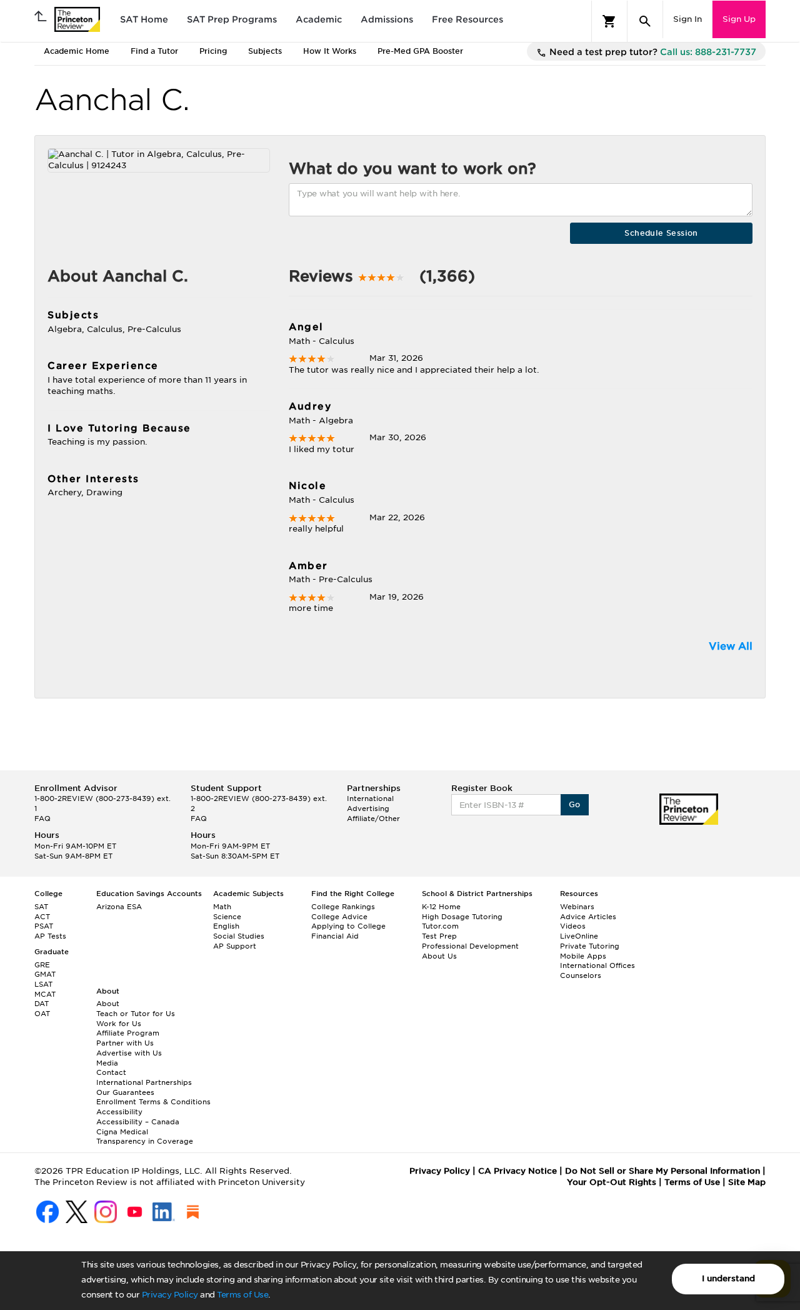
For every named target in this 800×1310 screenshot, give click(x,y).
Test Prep (439, 936)
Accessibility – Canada (137, 1121)
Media (107, 1063)
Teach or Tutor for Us (135, 1013)
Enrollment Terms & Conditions (153, 1101)
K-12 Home (441, 906)
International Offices (597, 965)
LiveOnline (579, 936)
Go (575, 804)
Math (222, 906)
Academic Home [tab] (76, 51)
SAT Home (144, 19)
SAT (41, 906)
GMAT (45, 974)
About (107, 1003)
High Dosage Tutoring (462, 916)
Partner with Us (125, 1043)
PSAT (43, 926)
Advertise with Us (129, 1053)
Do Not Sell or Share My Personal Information (662, 1171)
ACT (42, 916)
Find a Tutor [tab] (154, 51)
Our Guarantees (125, 1092)
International (370, 798)
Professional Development (470, 946)
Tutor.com (440, 926)
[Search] (645, 21)
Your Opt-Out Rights (611, 1182)
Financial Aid (335, 936)
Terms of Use (242, 1294)
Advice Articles (588, 916)
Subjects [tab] (265, 51)
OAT (42, 1013)
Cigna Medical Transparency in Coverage (144, 1136)
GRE (42, 964)
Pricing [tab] (213, 51)
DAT (41, 1003)
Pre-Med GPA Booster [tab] (420, 51)
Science (227, 916)
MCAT (45, 994)
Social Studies (238, 936)
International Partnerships (144, 1082)
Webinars (577, 906)
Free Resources (467, 19)
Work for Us (118, 1023)
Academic (319, 19)
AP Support (234, 946)
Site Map (747, 1182)
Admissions (387, 19)
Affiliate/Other (373, 818)
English (226, 926)
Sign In (687, 19)
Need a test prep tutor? (651, 52)
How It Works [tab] (329, 51)
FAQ (42, 818)
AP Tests (50, 936)
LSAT (43, 984)
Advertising (368, 808)
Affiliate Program (127, 1033)
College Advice (339, 916)
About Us (439, 956)
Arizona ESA (119, 906)
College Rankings (343, 906)
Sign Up (739, 19)
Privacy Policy (170, 1294)
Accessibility (119, 1111)
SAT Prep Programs (232, 19)
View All (730, 646)
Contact (111, 1072)
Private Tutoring (589, 946)
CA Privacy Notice (517, 1171)
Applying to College (348, 926)
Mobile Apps (583, 956)
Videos (573, 926)
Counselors (580, 975)
